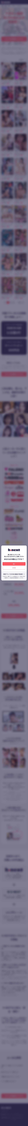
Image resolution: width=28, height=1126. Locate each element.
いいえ (14, 567)
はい (14, 564)
